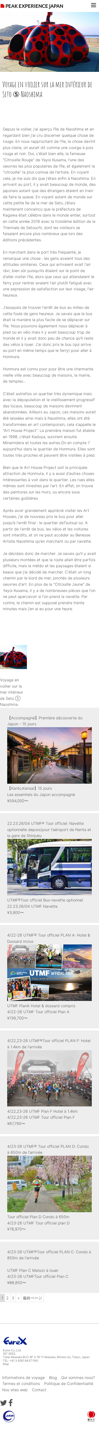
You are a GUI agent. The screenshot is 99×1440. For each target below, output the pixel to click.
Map (6, 1364)
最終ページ (32, 1298)
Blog (53, 1377)
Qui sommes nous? (78, 1377)
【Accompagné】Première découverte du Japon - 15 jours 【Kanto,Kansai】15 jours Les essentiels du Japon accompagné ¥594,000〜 (44, 759)
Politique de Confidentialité (68, 1383)
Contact (39, 1389)
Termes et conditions (21, 1383)
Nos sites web (15, 1389)
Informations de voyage (23, 1377)
